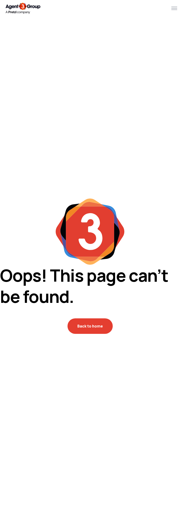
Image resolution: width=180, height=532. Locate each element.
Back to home (90, 326)
